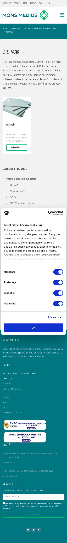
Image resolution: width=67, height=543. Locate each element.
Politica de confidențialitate (17, 506)
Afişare (52, 317)
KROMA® (14, 185)
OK (34, 327)
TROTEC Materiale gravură (22, 203)
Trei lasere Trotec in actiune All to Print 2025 (28, 471)
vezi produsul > (17, 147)
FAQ (40, 3)
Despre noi (7, 3)
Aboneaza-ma (33, 514)
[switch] (58, 282)
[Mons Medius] (33, 529)
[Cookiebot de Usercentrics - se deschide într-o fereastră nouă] (48, 213)
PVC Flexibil (15, 197)
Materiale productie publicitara (21, 179)
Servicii (17, 3)
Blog (25, 3)
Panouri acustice (17, 191)
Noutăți (33, 3)
